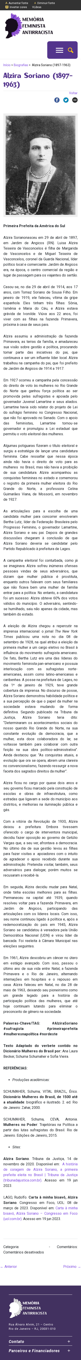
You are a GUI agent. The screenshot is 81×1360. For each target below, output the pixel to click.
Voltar (73, 93)
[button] (70, 50)
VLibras (36, 7)
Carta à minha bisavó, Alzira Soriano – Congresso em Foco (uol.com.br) (40, 1213)
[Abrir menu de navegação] (59, 50)
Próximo (72, 1266)
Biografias (21, 65)
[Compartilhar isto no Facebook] (55, 100)
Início (7, 65)
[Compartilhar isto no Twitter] (64, 100)
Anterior (8, 1266)
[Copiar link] (73, 100)
